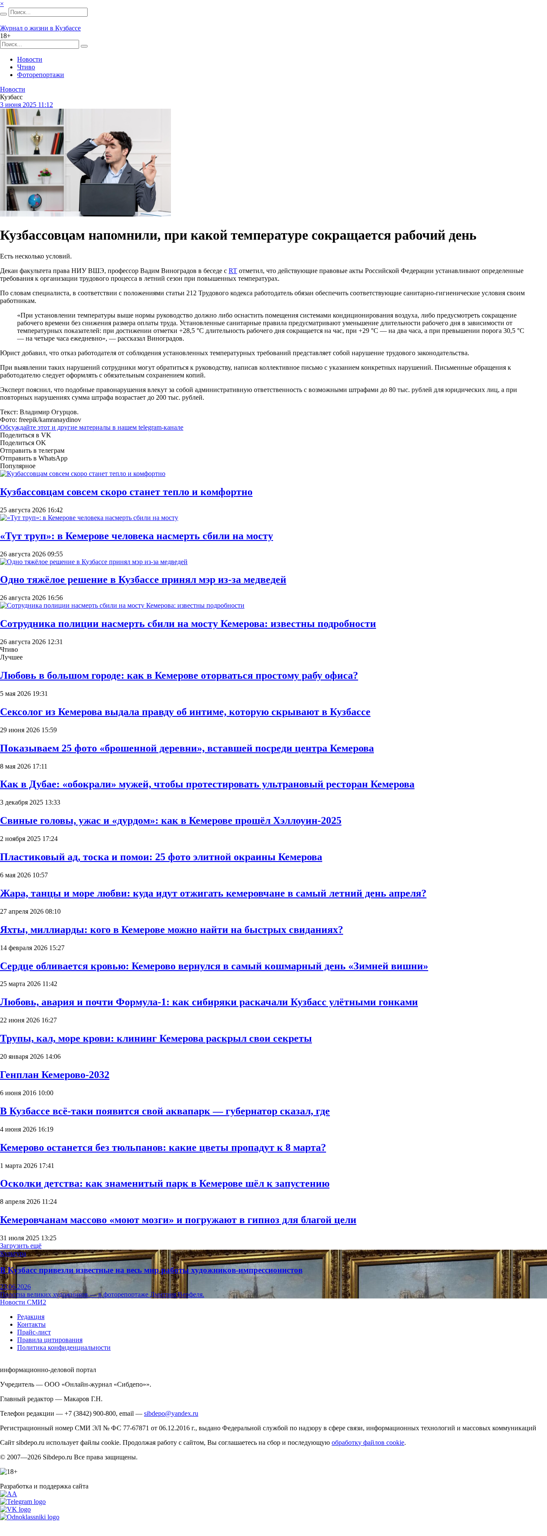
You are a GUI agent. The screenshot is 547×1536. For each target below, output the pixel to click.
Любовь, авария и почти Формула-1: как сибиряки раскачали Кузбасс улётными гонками (209, 1001)
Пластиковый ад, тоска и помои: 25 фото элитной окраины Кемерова (161, 856)
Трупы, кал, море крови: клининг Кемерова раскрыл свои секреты (156, 1038)
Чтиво (26, 67)
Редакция (30, 1316)
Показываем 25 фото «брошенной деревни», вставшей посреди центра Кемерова (187, 748)
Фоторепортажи (40, 74)
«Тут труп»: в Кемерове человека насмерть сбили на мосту (136, 535)
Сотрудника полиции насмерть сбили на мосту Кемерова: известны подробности (188, 623)
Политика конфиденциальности (64, 1347)
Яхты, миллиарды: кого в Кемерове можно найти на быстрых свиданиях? (171, 929)
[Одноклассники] (29, 1517)
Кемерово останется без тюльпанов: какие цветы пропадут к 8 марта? (163, 1147)
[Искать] (3, 14)
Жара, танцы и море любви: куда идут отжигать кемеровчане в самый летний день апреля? (213, 893)
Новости (29, 59)
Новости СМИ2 (23, 1302)
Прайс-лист (34, 1332)
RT (233, 270)
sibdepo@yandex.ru (171, 1413)
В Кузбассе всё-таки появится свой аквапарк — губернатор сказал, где (165, 1111)
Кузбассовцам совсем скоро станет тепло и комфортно (126, 491)
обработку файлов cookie (368, 1442)
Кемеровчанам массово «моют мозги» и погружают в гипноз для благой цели (178, 1219)
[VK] (15, 1509)
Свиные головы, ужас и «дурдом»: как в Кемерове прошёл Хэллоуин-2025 (170, 820)
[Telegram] (23, 1501)
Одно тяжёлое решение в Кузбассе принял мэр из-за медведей (143, 579)
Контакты (31, 1324)
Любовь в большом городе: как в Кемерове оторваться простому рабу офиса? (179, 675)
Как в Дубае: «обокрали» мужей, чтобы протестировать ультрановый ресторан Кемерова (207, 784)
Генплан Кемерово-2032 (54, 1074)
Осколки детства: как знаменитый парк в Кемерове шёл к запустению (164, 1183)
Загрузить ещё (20, 1245)
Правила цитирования (49, 1339)
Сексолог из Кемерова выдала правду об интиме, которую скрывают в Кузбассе (185, 711)
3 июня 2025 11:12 (26, 104)
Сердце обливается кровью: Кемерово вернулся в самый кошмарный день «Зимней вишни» (214, 966)
